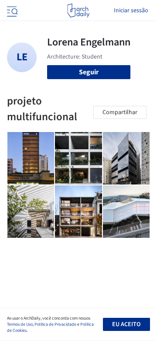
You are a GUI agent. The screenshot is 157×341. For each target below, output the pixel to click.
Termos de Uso (20, 324)
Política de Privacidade (55, 324)
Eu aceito (126, 324)
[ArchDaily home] (78, 10)
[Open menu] (11, 10)
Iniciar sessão (131, 10)
